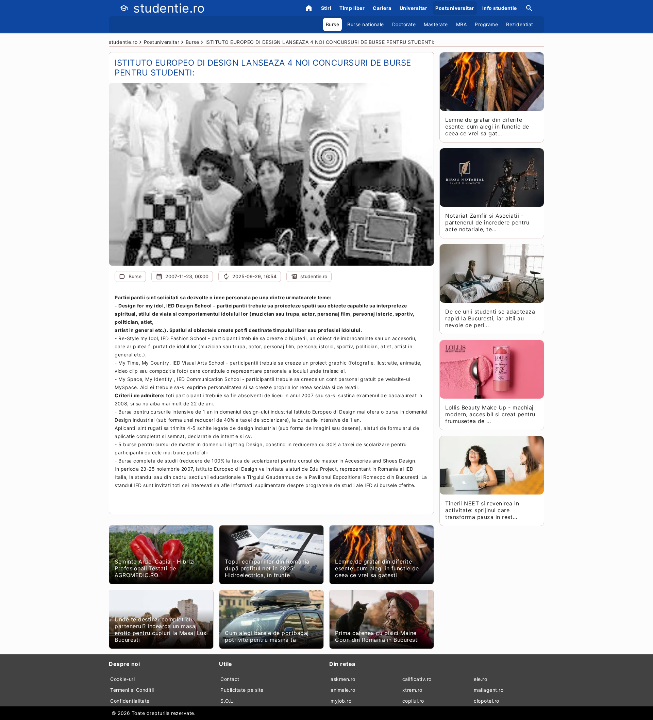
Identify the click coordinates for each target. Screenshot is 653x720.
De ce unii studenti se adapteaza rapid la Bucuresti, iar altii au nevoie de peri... (490, 318)
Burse (332, 24)
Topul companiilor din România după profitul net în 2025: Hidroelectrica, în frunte (267, 568)
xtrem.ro (412, 690)
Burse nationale (365, 24)
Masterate (436, 24)
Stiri (326, 8)
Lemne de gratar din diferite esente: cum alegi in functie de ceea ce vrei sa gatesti (377, 568)
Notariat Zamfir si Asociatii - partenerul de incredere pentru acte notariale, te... (487, 222)
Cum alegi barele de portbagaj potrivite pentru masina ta (267, 636)
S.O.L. (227, 701)
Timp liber (352, 8)
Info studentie (499, 8)
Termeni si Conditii (132, 690)
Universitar (414, 8)
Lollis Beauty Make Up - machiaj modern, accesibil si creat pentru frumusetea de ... (490, 414)
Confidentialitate (130, 701)
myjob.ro (341, 701)
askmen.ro (343, 679)
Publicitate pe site (242, 690)
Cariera (382, 8)
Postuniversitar (454, 8)
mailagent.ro (488, 690)
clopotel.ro (486, 701)
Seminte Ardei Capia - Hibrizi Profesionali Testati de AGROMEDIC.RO (155, 568)
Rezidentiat (519, 24)
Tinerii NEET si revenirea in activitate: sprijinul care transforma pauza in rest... (482, 510)
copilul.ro (413, 701)
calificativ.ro (417, 679)
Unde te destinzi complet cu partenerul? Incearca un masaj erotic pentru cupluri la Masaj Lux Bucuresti (160, 629)
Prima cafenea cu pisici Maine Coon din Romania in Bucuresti (377, 636)
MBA (461, 24)
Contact (229, 679)
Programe (486, 24)
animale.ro (343, 690)
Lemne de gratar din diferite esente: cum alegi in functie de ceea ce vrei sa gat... (487, 126)
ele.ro (480, 679)
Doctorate (404, 24)
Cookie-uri (122, 679)
